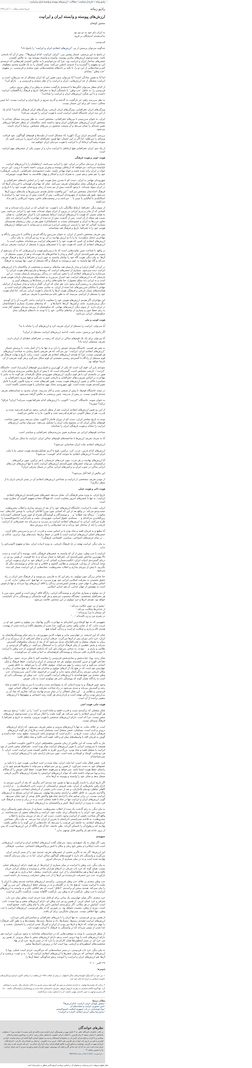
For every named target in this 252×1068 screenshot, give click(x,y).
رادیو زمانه (100, 1)
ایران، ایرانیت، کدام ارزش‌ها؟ (42, 54)
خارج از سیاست (86, 1)
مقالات (73, 1)
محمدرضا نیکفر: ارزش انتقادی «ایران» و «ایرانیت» (81, 1011)
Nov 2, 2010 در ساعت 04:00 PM (81, 1054)
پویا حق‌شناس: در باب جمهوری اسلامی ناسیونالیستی (80, 1009)
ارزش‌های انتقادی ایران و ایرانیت (53, 48)
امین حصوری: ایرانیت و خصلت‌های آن (87, 1006)
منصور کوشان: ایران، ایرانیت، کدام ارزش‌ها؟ (83, 1003)
